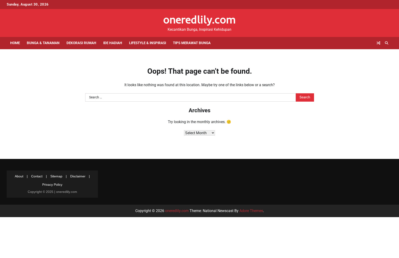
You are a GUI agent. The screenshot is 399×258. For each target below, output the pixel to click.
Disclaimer (77, 176)
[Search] (386, 42)
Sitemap (56, 176)
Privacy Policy (52, 184)
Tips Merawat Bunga (192, 43)
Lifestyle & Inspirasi (147, 43)
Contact (36, 176)
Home (15, 43)
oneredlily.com (199, 19)
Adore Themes (251, 211)
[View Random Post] (378, 42)
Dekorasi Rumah (81, 43)
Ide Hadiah (112, 43)
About (19, 176)
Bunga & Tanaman (43, 43)
